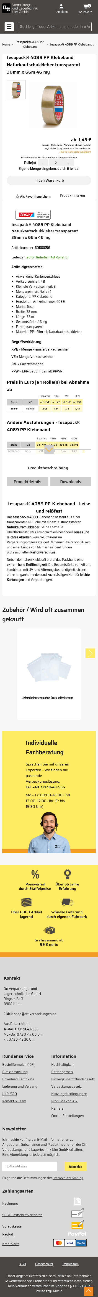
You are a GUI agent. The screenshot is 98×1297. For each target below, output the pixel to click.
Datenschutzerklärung (68, 1178)
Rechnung (10, 1203)
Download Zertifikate (18, 1079)
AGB (22, 1264)
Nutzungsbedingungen (69, 1093)
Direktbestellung (15, 1071)
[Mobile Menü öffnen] (9, 26)
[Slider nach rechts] (90, 653)
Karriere (57, 1108)
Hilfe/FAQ (9, 1093)
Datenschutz (44, 1264)
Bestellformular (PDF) (18, 1064)
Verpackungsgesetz (66, 1086)
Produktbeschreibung (48, 468)
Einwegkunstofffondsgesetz (73, 1079)
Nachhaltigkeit (62, 1064)
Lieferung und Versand (19, 1086)
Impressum (70, 1264)
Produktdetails (27, 481)
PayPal (7, 1234)
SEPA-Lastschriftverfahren (22, 1214)
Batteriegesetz (62, 1071)
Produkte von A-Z (64, 1101)
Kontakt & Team (14, 1101)
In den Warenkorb (49, 180)
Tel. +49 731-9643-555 (45, 787)
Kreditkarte (10, 1244)
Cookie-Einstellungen (67, 1115)
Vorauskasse (12, 1226)
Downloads (70, 481)
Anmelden (75, 1166)
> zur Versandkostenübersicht (75, 152)
